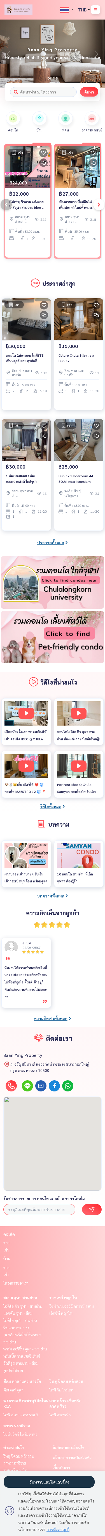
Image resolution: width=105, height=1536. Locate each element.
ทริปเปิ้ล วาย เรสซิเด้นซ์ (21, 1356)
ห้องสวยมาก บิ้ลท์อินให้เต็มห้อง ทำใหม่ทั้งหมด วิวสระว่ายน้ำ (75, 205)
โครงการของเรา (16, 1282)
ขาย (6, 1242)
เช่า (6, 1249)
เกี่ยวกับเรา (61, 1467)
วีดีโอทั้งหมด (50, 806)
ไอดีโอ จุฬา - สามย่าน (20, 1320)
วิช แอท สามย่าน (16, 1327)
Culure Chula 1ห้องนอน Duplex (76, 358)
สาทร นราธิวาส (16, 1425)
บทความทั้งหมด (50, 895)
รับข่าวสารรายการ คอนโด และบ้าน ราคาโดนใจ (44, 1198)
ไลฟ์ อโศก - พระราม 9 (20, 1414)
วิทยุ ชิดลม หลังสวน (66, 1381)
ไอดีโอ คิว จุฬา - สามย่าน (22, 1306)
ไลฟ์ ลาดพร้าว (60, 1414)
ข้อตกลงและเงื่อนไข (69, 1447)
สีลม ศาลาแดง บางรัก (22, 1381)
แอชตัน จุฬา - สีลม (17, 1313)
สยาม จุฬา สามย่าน (20, 1297)
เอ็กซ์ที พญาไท (61, 1313)
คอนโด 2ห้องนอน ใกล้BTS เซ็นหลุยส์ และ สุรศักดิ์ (25, 358)
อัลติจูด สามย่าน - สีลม (20, 1362)
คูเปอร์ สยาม (13, 1370)
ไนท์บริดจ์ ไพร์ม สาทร (20, 1434)
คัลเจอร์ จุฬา (13, 1389)
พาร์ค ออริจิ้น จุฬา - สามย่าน (25, 1348)
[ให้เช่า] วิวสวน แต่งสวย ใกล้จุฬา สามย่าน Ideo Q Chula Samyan (27, 205)
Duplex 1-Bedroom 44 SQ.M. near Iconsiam (76, 479)
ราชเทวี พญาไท (63, 1297)
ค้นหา (89, 91)
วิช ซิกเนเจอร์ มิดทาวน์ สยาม (71, 1306)
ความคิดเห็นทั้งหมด (50, 1018)
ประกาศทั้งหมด (50, 542)
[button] (96, 54)
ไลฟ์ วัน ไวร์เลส (61, 1389)
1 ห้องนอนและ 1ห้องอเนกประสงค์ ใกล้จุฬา (21, 479)
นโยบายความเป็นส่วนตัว (72, 1457)
